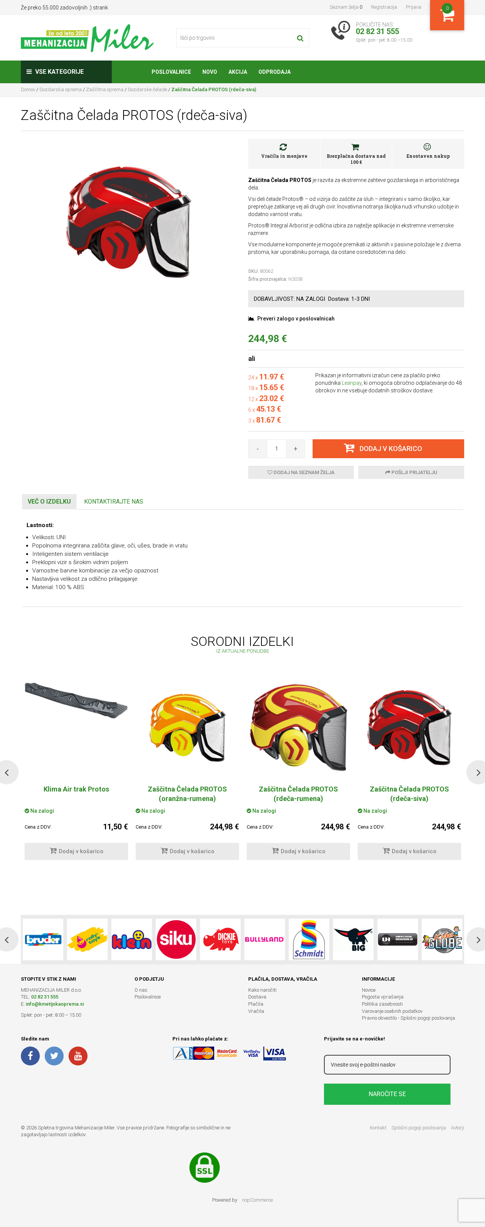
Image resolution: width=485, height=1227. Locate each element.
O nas (141, 990)
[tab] (49, 502)
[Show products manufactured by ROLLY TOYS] (87, 939)
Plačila (255, 1004)
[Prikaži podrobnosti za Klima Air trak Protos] (76, 699)
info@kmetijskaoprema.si (55, 1004)
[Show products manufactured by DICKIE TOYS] (220, 939)
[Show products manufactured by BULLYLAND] (264, 939)
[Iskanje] (300, 38)
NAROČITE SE (387, 1094)
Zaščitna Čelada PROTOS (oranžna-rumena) (187, 793)
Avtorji (457, 1128)
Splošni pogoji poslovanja (418, 1128)
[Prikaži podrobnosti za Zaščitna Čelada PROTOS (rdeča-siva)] (409, 727)
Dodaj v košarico (81, 851)
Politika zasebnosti (382, 1004)
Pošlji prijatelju (413, 472)
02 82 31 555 (44, 997)
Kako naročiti (262, 990)
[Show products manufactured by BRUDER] (43, 939)
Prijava (413, 7)
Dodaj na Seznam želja (303, 472)
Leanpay (351, 383)
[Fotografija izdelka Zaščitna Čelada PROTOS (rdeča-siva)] (129, 222)
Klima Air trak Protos (76, 789)
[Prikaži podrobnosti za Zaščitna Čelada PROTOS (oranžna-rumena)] (187, 727)
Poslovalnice (148, 997)
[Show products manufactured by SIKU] (176, 939)
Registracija (384, 7)
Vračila (256, 1011)
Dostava (257, 997)
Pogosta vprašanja (383, 997)
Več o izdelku (49, 501)
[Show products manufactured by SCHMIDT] (309, 939)
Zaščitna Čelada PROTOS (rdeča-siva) (409, 793)
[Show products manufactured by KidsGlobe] (442, 939)
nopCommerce (257, 1200)
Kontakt (378, 1128)
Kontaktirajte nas (113, 501)
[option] (187, 772)
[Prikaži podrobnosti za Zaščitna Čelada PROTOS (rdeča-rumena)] (298, 727)
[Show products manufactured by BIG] (353, 939)
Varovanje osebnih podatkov (392, 1011)
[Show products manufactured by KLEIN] (131, 939)
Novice (368, 990)
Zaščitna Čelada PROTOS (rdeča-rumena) (298, 793)
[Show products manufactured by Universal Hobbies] (397, 939)
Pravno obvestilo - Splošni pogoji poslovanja (408, 1018)
